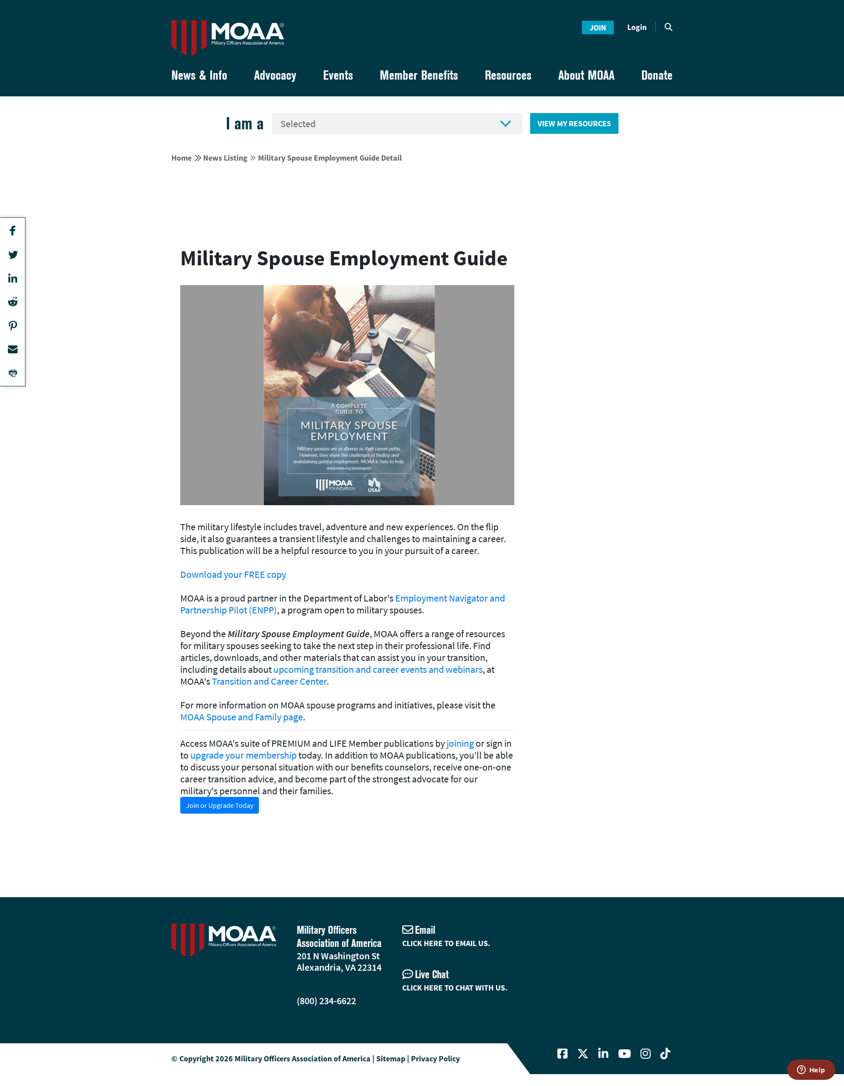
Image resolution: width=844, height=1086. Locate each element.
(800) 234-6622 (326, 1000)
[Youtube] (624, 1054)
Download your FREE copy (233, 574)
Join (597, 27)
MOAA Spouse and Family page (241, 717)
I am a (245, 123)
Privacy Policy (435, 1058)
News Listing (225, 158)
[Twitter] (583, 1054)
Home (181, 158)
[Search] (668, 27)
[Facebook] (562, 1054)
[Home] (227, 38)
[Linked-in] (603, 1054)
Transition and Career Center (269, 681)
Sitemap (390, 1058)
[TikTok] (665, 1054)
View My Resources (574, 123)
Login (637, 27)
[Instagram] (645, 1054)
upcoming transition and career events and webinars (378, 669)
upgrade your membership (243, 755)
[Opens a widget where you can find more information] (811, 1071)
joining (460, 743)
